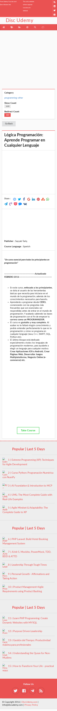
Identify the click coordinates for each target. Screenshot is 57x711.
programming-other (13, 98)
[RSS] (54, 2)
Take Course (28, 430)
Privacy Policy (31, 705)
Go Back (9, 124)
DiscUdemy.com (29, 702)
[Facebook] (54, 15)
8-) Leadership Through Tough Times (27, 565)
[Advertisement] (28, 60)
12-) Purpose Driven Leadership (25, 631)
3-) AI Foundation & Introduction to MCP (30, 485)
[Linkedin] (54, 6)
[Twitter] (54, 10)
